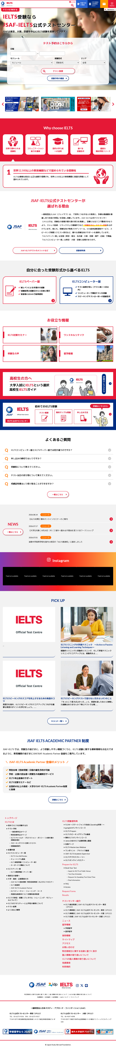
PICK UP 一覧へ (57, 721)
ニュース (45, 515)
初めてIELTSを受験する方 (18, 825)
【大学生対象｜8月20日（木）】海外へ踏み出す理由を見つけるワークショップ (61, 530)
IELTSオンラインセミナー (75, 860)
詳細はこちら (57, 800)
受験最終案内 (15, 846)
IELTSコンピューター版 (17, 853)
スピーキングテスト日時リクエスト (23, 843)
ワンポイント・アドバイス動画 (77, 850)
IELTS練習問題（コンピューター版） (24, 862)
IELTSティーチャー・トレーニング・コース (26, 891)
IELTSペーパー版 (14, 869)
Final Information (74, 880)
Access (67, 887)
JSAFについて (64, 997)
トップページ (11, 818)
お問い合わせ (68, 947)
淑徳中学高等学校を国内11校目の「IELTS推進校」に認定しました (55, 542)
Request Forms (69, 891)
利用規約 (66, 966)
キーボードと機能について (20, 865)
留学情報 (66, 924)
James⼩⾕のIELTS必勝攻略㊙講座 (78, 841)
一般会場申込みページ (19, 832)
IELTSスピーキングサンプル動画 (77, 834)
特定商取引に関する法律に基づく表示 (79, 951)
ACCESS (73, 2)
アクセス (66, 943)
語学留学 (68, 931)
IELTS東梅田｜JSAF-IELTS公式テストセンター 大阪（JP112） (89, 913)
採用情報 (66, 935)
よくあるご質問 (14, 910)
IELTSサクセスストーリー (75, 857)
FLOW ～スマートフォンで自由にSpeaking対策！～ (84, 825)
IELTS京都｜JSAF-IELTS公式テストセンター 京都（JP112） (88, 917)
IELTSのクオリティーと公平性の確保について (25, 903)
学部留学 (68, 928)
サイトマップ (68, 939)
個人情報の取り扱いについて (75, 955)
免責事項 (66, 963)
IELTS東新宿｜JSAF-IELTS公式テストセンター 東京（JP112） (89, 910)
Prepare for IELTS (70, 864)
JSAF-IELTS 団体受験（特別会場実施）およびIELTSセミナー (32, 882)
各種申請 (11, 850)
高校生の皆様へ (14, 876)
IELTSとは (9, 822)
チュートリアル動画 (18, 859)
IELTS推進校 (15, 885)
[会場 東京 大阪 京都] (93, 62)
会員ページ (69, 844)
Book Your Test (71, 868)
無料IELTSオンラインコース (76, 838)
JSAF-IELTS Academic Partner (21, 888)
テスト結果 (12, 907)
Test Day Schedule (75, 874)
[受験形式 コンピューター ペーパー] (67, 62)
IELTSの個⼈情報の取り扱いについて (79, 959)
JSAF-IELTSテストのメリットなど (34, 250)
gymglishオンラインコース (75, 828)
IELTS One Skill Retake (19, 856)
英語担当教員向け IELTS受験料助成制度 (25, 894)
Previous (3, 104)
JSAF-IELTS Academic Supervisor (77, 854)
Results (65, 895)
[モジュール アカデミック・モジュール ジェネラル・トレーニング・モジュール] (31, 62)
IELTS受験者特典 (70, 821)
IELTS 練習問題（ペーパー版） (22, 872)
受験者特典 (80, 250)
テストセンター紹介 (71, 901)
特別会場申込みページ (19, 835)
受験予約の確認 (57, 78)
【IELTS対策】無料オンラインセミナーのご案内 (48, 519)
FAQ (67, 884)
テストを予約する (10, 10)
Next (112, 104)
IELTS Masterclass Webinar (75, 847)
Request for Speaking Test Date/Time (81, 877)
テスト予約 (12, 829)
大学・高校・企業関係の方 (18, 879)
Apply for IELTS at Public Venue (79, 871)
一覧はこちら (57, 494)
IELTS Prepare (70, 831)
